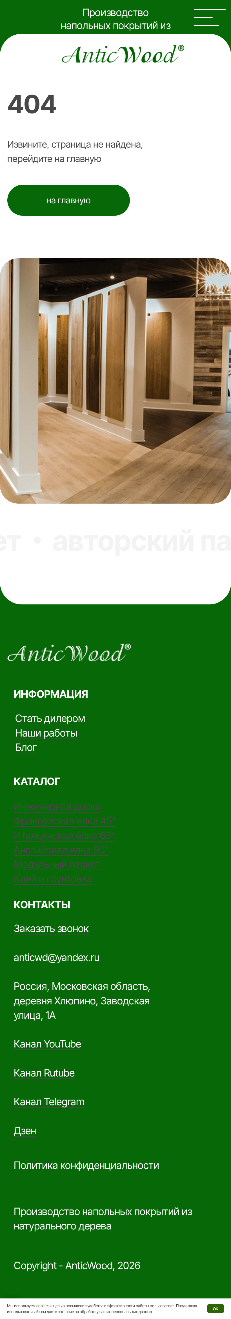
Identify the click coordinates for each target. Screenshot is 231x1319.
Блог (26, 747)
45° (108, 821)
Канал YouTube (47, 1044)
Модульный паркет (57, 864)
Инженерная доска (57, 806)
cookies (43, 1305)
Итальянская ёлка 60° (64, 835)
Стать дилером (50, 718)
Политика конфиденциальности (86, 1165)
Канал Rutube (44, 1073)
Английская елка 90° (61, 850)
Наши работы (46, 733)
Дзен (25, 1130)
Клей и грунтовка (53, 878)
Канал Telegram (49, 1101)
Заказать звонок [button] (51, 928)
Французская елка (57, 821)
